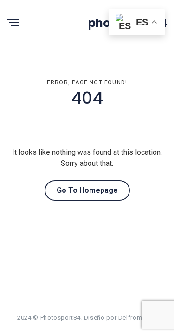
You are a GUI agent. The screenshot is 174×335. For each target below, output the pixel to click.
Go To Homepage (87, 190)
